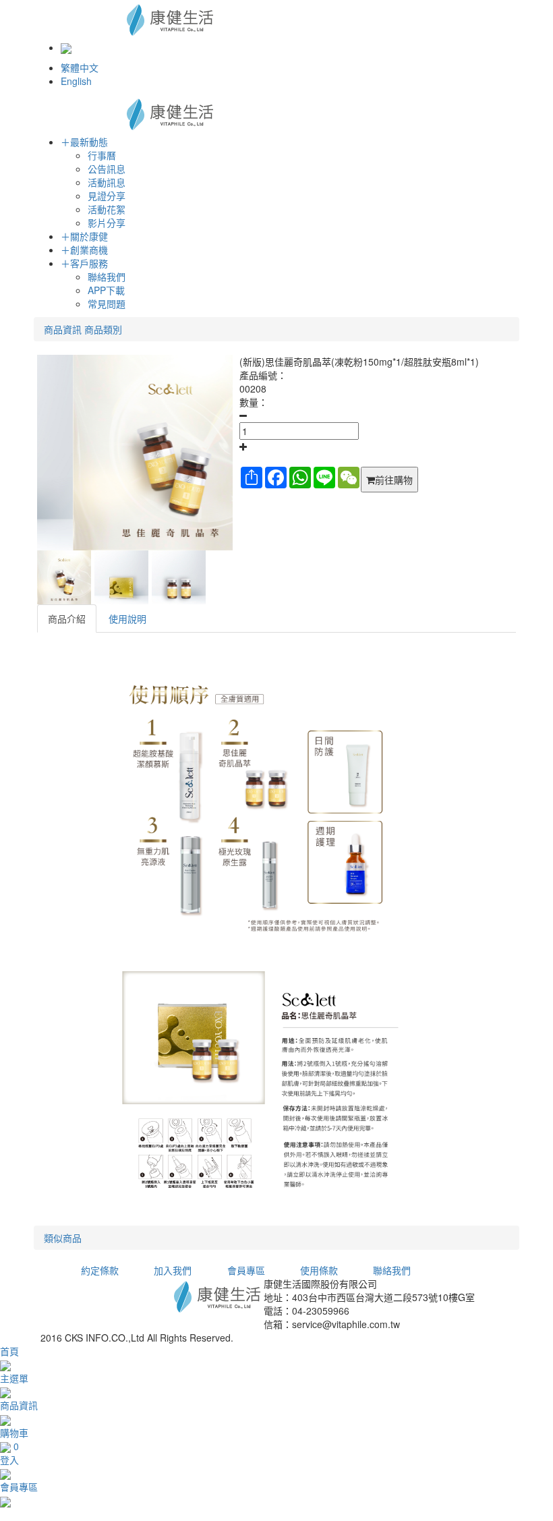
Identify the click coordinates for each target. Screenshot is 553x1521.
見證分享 (106, 195)
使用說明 (127, 618)
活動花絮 (106, 209)
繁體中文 (79, 67)
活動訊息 (106, 182)
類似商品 (63, 1237)
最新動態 (84, 141)
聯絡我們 (106, 276)
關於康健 (84, 236)
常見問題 (106, 303)
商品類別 (103, 329)
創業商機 (84, 249)
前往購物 (394, 479)
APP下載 (106, 290)
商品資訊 (63, 329)
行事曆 (102, 155)
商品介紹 (67, 618)
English (76, 81)
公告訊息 (106, 168)
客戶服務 (84, 263)
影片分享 (106, 222)
